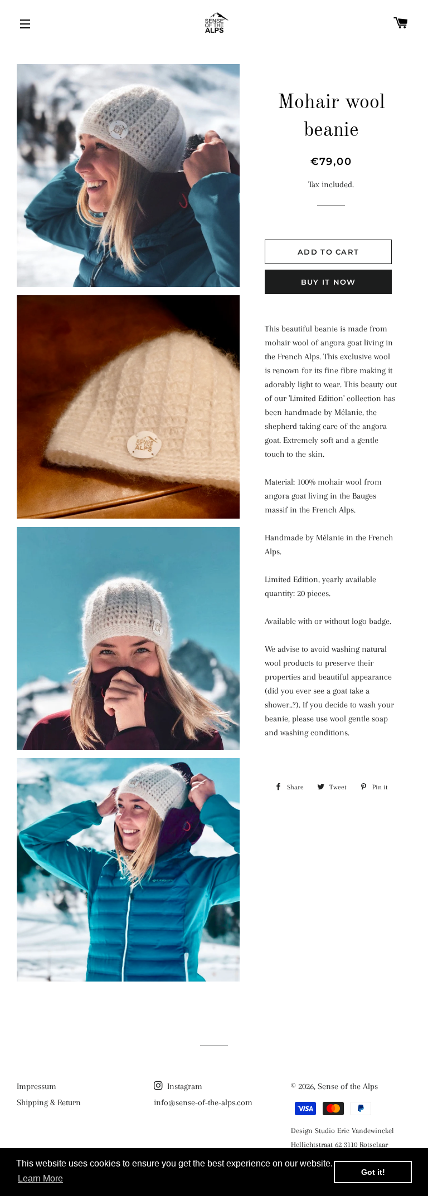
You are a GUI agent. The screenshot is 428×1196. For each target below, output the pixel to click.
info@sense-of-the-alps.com (203, 1102)
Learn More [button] (40, 1178)
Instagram (183, 1086)
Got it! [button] (373, 1172)
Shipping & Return (49, 1102)
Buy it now (328, 281)
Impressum (36, 1086)
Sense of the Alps (348, 1086)
